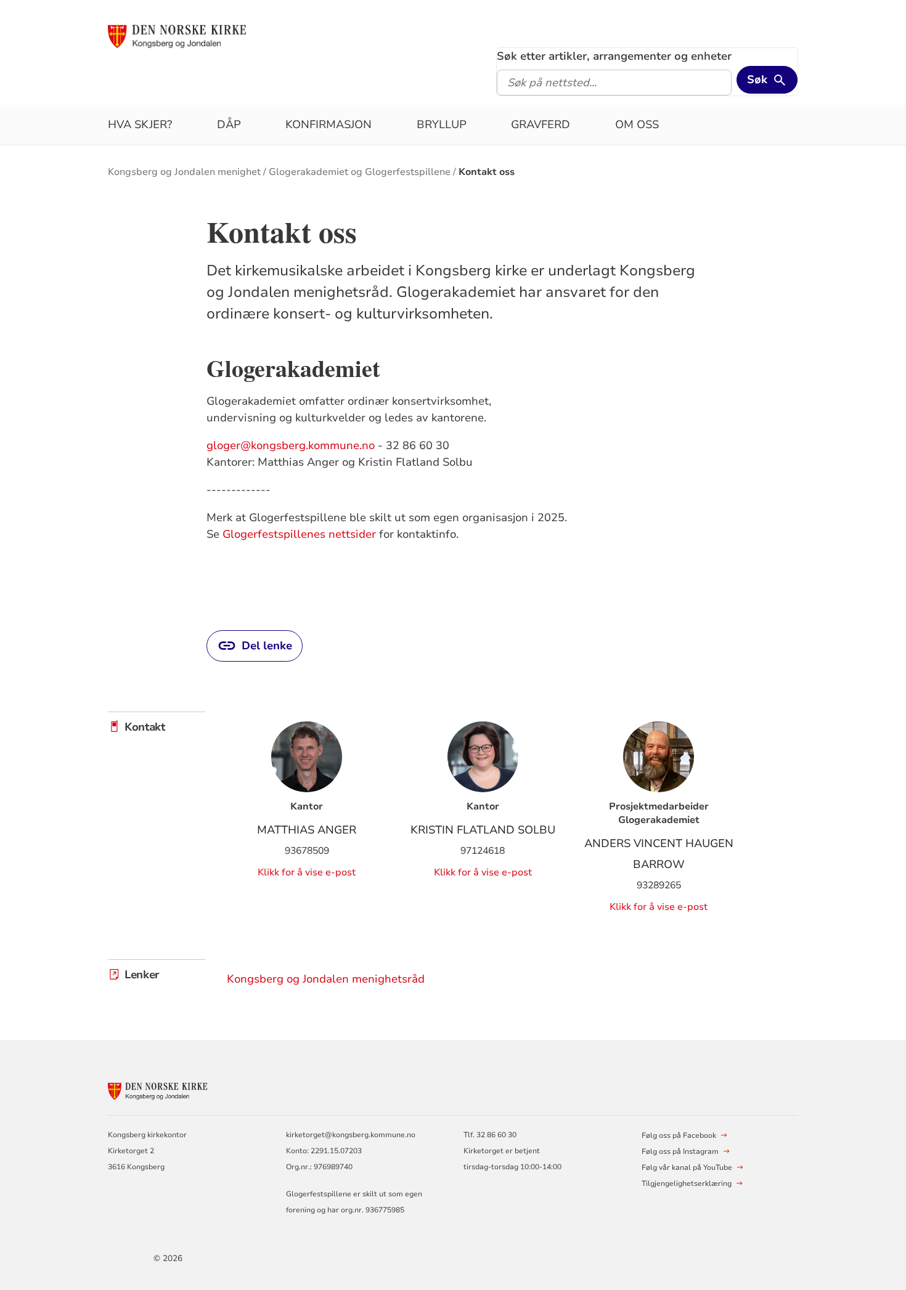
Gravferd (540, 124)
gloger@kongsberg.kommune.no (290, 445)
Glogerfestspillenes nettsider (299, 534)
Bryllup (442, 124)
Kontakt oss (487, 172)
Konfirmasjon (328, 124)
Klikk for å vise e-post (307, 872)
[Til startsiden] (202, 35)
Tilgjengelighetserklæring (687, 1183)
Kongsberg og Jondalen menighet (184, 172)
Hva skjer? (140, 124)
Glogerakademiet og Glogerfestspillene (360, 172)
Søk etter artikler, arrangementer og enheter (614, 56)
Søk (757, 79)
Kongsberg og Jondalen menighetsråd (326, 979)
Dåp (229, 124)
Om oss (637, 124)
